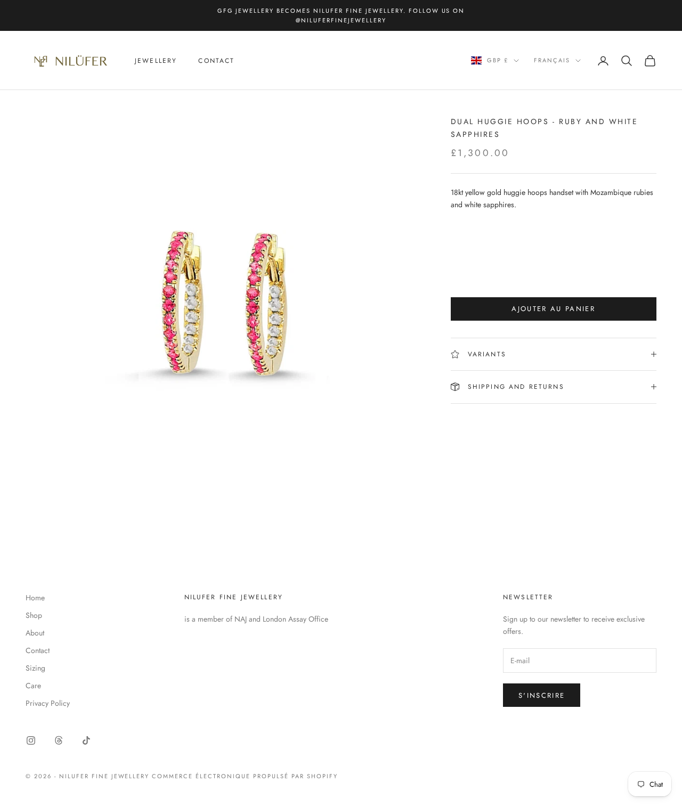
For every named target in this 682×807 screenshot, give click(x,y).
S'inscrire (541, 695)
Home (35, 597)
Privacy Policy (48, 703)
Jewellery (156, 61)
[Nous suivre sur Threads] (58, 740)
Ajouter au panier (553, 309)
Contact (216, 61)
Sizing (35, 668)
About (35, 632)
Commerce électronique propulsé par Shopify (244, 776)
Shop (34, 615)
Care (33, 685)
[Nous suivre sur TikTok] (86, 740)
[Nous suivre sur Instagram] (31, 740)
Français (552, 60)
